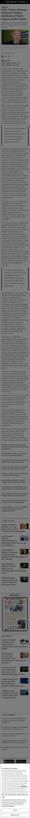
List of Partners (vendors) (8, 806)
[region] (15, 791)
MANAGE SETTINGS (15, 815)
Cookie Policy (23, 786)
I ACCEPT (15, 810)
